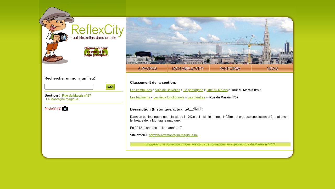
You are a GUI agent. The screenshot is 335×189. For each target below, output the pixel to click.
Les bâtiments (140, 97)
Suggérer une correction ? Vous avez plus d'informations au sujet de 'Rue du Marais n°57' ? (210, 144)
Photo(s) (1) (52, 109)
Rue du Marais (217, 90)
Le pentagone (193, 90)
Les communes (141, 90)
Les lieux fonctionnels (168, 97)
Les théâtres (196, 97)
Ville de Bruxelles (167, 90)
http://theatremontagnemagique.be (173, 135)
